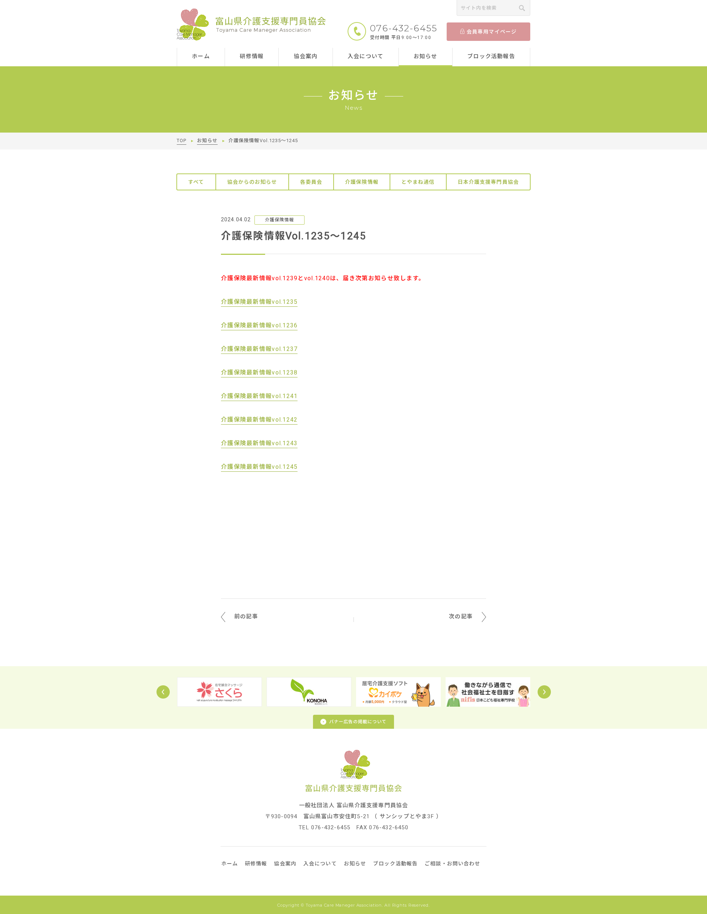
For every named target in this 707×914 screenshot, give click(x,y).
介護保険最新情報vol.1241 (259, 396)
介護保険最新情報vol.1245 (259, 466)
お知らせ (425, 56)
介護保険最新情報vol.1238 (259, 372)
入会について (365, 56)
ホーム (201, 56)
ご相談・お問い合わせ (452, 863)
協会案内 (306, 56)
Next (544, 692)
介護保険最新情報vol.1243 (259, 443)
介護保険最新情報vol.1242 (259, 419)
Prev (163, 692)
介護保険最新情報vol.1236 (259, 325)
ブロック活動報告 (491, 56)
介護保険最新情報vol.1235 (259, 301)
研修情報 (252, 56)
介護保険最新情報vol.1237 (259, 348)
